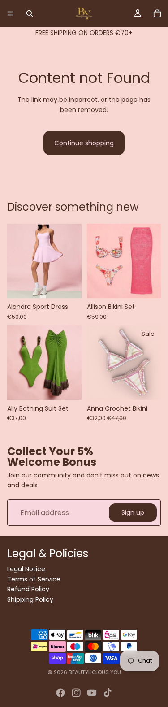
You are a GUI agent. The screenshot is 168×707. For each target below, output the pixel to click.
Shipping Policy (30, 598)
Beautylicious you (95, 672)
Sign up (132, 512)
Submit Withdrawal (37, 610)
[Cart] (157, 13)
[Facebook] (60, 692)
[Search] (29, 13)
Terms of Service (33, 578)
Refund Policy (28, 589)
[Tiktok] (107, 692)
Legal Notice (26, 568)
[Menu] (10, 13)
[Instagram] (76, 692)
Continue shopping (84, 143)
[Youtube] (91, 692)
